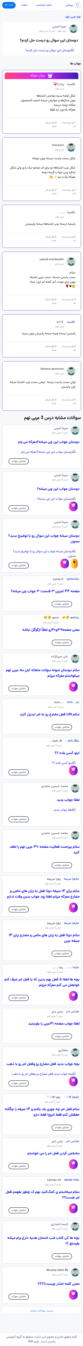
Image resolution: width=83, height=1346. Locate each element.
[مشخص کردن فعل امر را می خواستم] (73, 1164)
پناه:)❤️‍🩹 (58, 84)
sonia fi (58, 579)
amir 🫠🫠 (51, 618)
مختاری (63, 1050)
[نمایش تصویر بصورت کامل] (41, 50)
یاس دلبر (57, 1011)
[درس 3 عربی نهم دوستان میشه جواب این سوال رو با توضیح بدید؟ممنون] (41, 554)
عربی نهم (70, 17)
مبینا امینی (59, 26)
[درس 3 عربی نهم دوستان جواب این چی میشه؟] (41, 499)
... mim (59, 702)
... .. (61, 212)
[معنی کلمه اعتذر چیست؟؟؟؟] (73, 1294)
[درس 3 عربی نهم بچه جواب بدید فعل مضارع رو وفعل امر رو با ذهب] (41, 1074)
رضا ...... (57, 967)
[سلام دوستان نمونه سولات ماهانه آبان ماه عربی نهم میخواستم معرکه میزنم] (73, 686)
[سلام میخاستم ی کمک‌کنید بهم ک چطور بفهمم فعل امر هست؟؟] (73, 1208)
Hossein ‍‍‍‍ (57, 145)
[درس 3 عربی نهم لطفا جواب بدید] (41, 810)
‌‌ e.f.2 (60, 322)
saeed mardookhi (51, 259)
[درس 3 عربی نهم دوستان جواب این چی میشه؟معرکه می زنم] (41, 452)
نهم (79, 17)
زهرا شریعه (54, 879)
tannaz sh (54, 1180)
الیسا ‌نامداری (59, 1224)
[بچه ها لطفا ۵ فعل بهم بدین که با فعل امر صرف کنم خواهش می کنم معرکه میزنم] (73, 996)
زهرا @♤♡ (53, 1097)
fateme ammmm (52, 369)
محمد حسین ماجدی (54, 786)
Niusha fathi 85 (57, 1270)
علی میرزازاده (59, 656)
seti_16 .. (56, 741)
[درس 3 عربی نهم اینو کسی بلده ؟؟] (41, 763)
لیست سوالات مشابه (41, 1311)
